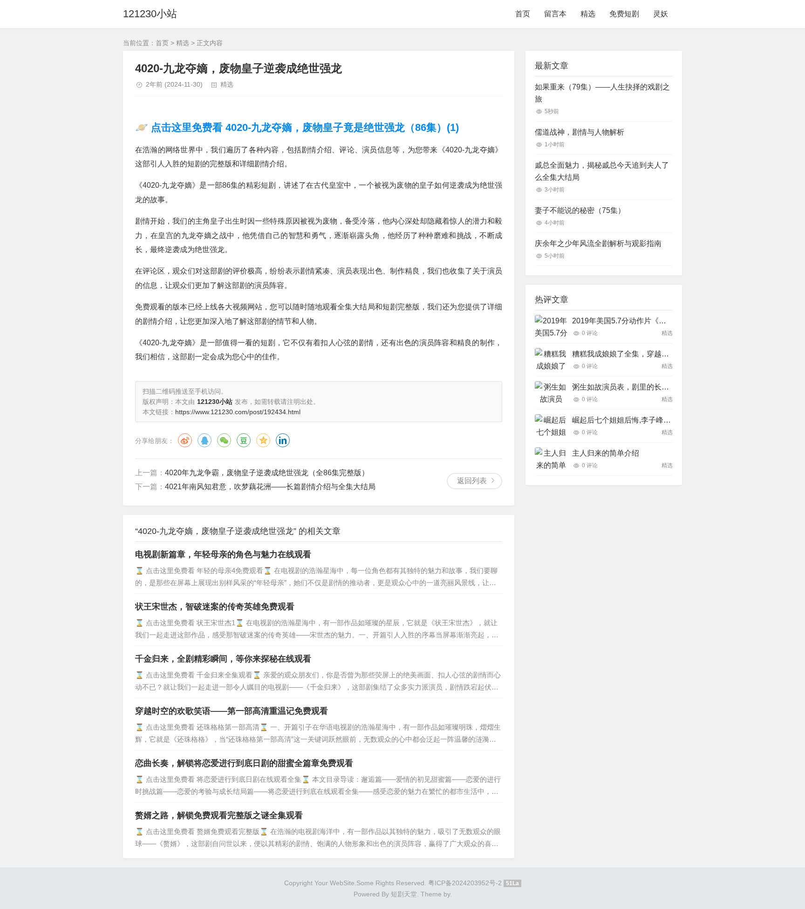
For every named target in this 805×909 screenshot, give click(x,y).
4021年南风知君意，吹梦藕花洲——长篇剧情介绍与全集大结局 (270, 487)
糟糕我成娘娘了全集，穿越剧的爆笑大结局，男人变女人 (665, 354)
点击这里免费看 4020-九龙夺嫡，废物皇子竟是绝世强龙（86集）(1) (303, 127)
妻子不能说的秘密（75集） (580, 210)
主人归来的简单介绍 (605, 453)
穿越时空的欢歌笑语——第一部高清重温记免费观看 (231, 711)
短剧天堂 (404, 894)
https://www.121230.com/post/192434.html (237, 412)
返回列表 (472, 481)
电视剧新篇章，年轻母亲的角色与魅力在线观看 (223, 554)
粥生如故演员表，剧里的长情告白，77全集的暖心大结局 (665, 387)
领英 (283, 440)
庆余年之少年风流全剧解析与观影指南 (598, 243)
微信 (224, 440)
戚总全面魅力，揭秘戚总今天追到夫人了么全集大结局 (602, 171)
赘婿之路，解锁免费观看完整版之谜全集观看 (219, 815)
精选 (587, 14)
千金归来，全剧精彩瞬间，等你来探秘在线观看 (223, 658)
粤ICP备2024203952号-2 (465, 883)
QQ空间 (263, 440)
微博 (185, 440)
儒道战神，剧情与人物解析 (579, 132)
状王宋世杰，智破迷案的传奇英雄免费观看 (214, 606)
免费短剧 (624, 14)
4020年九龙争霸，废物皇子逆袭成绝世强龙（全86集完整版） (267, 473)
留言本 (555, 14)
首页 (522, 14)
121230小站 (150, 14)
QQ (204, 440)
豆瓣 (244, 440)
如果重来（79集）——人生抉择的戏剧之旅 (602, 93)
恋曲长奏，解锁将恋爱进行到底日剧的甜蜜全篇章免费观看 (244, 763)
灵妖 (660, 14)
